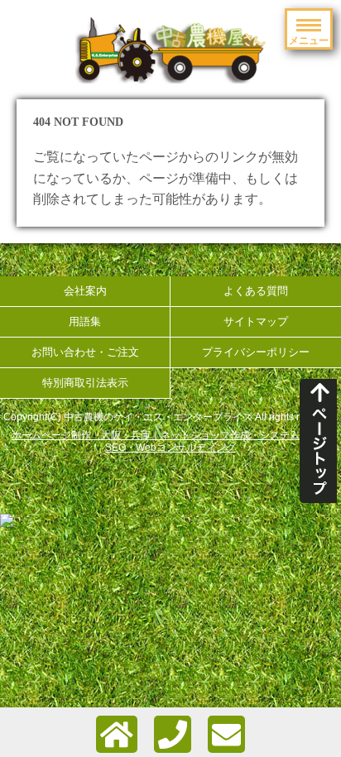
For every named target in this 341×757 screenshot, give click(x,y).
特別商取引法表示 (85, 382)
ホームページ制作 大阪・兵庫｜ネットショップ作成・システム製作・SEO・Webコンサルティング (170, 441)
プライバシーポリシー (256, 352)
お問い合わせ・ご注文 (85, 352)
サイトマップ (255, 321)
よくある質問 (255, 291)
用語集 (85, 321)
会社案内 (85, 291)
